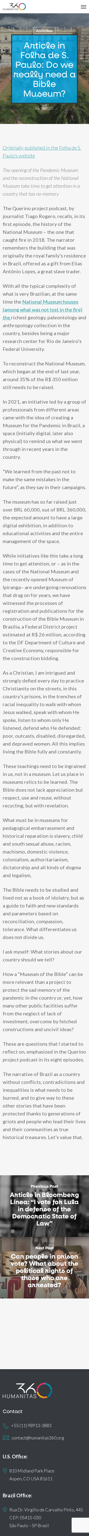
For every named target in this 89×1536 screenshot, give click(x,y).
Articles (44, 30)
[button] (83, 6)
